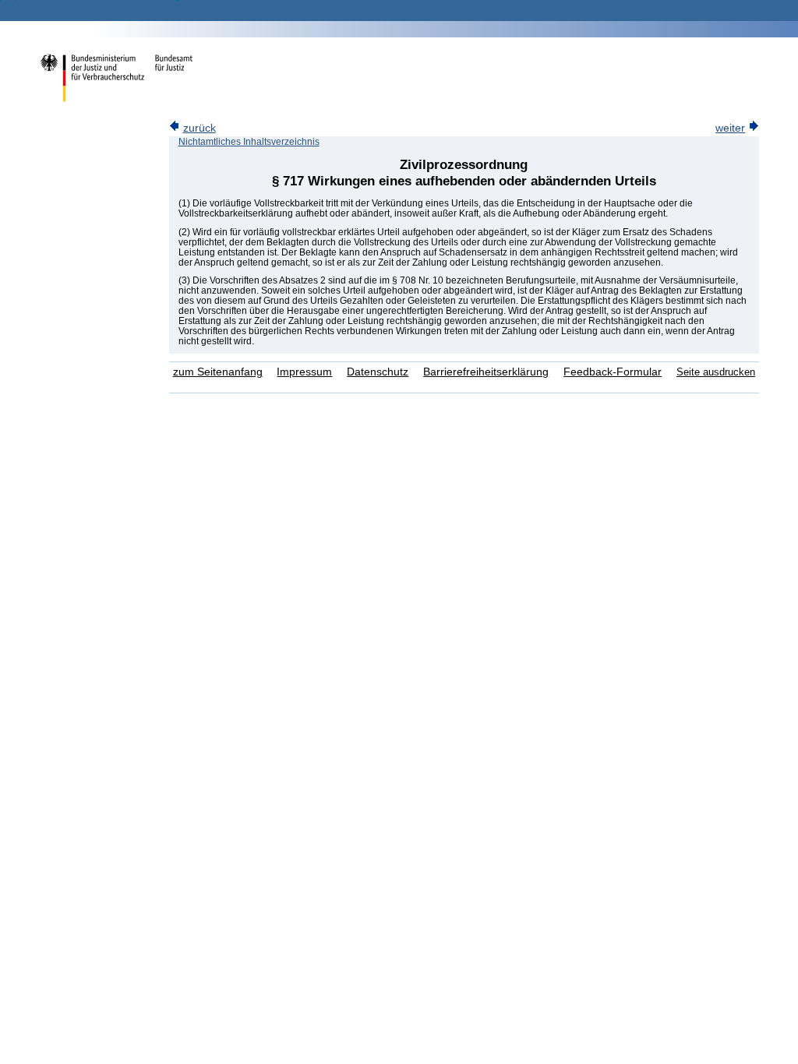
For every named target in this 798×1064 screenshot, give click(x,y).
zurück (199, 128)
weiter (730, 128)
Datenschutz (377, 372)
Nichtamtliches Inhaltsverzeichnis (249, 141)
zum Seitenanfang (218, 372)
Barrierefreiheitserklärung (486, 372)
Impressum (304, 372)
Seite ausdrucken (715, 372)
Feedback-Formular (612, 372)
